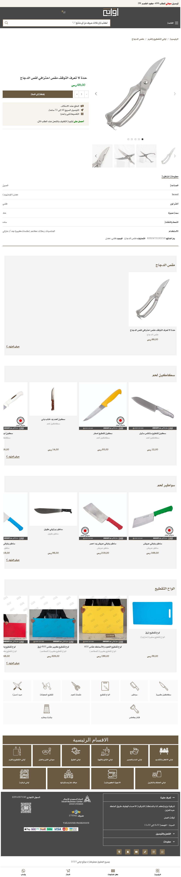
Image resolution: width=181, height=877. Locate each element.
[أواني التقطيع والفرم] (17, 751)
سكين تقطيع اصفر (103, 433)
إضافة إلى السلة (38, 94)
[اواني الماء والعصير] (134, 751)
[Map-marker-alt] (119, 851)
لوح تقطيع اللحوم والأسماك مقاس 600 (103, 647)
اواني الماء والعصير (134, 759)
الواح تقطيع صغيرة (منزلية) (152, 637)
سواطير (134, 694)
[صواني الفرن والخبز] (46, 751)
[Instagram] (153, 851)
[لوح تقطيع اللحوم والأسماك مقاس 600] (103, 619)
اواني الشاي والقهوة (105, 759)
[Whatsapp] (162, 851)
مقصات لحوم (76, 694)
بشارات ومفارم (46, 717)
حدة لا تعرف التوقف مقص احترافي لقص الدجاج (152, 330)
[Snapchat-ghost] (127, 851)
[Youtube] (136, 851)
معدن (108, 238)
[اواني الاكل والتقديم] (164, 751)
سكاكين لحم (152, 437)
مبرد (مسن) (17, 694)
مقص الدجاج (138, 39)
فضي (114, 238)
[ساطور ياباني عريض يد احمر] (103, 516)
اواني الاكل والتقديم (164, 759)
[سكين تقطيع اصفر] (103, 406)
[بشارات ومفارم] (46, 708)
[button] (174, 93)
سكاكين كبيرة (163, 694)
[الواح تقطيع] (105, 686)
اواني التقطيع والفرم (157, 39)
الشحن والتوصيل (163, 834)
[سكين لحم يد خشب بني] (53, 399)
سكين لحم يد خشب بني (53, 419)
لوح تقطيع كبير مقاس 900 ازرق (53, 647)
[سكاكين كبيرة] (163, 686)
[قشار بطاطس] (134, 708)
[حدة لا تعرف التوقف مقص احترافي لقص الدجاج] (153, 299)
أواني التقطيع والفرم (17, 759)
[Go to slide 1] (142, 139)
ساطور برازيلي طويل (53, 529)
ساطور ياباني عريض (152, 543)
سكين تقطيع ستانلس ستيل (152, 433)
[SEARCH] (6, 23)
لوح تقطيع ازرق (152, 632)
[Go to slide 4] (132, 139)
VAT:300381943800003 (76, 823)
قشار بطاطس (134, 717)
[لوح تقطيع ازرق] (153, 612)
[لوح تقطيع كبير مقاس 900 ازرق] (53, 619)
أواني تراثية (24, 782)
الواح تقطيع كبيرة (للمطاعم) (103, 651)
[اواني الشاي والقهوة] (105, 751)
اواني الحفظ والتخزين (157, 782)
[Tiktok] (145, 851)
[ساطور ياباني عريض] (153, 516)
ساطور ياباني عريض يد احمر (103, 543)
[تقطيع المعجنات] (46, 686)
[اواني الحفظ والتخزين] (156, 774)
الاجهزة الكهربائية (112, 782)
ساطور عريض (152, 548)
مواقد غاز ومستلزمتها (68, 782)
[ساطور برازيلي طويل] (53, 509)
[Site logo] (111, 12)
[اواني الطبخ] (75, 751)
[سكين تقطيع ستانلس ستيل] (153, 406)
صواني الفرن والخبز (46, 759)
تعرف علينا (165, 797)
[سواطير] (134, 686)
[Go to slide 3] (135, 139)
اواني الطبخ (75, 759)
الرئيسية (174, 39)
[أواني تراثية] (24, 774)
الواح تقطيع (105, 694)
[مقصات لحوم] (75, 686)
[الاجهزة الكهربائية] (112, 774)
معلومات (167, 841)
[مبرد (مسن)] (17, 686)
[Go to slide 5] (128, 139)
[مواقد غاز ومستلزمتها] (68, 774)
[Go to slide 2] (139, 139)
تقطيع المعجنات (46, 694)
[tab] (170, 176)
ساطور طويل (53, 533)
